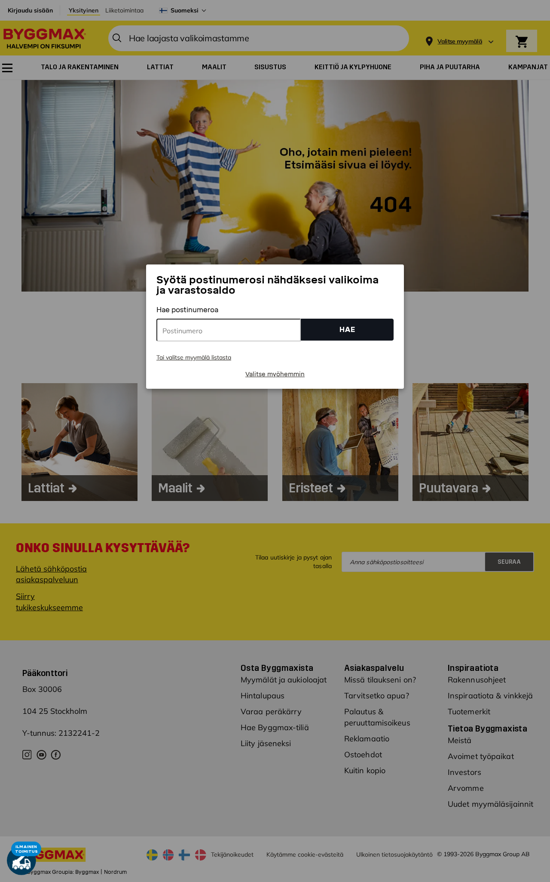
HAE (347, 330)
